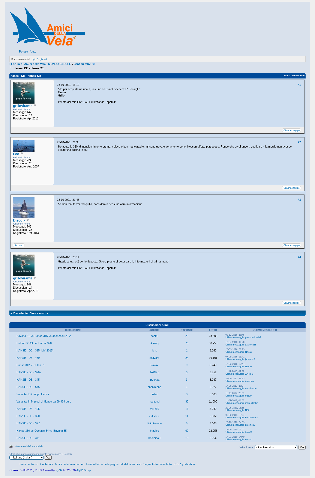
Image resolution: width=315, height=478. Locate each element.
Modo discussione (294, 75)
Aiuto (33, 51)
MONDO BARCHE (59, 64)
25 (186, 336)
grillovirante (22, 106)
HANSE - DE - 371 (28, 438)
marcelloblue (251, 403)
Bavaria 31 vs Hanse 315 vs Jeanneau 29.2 (43, 336)
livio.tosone (154, 423)
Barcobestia (251, 417)
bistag (154, 394)
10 (186, 438)
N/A (247, 410)
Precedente (20, 313)
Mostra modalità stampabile (29, 446)
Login (33, 59)
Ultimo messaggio (234, 337)
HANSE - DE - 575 (28, 387)
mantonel (154, 401)
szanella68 (250, 344)
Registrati (42, 59)
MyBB (59, 470)
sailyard (154, 357)
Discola (19, 220)
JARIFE (154, 372)
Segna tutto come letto (157, 464)
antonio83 (250, 425)
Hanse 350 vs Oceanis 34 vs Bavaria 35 (41, 430)
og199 (248, 395)
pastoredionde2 (253, 337)
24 (186, 357)
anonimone (154, 387)
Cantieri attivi (82, 64)
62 (186, 430)
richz (155, 350)
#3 (299, 199)
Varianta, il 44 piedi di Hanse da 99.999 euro (43, 401)
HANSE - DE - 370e (28, 372)
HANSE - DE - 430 (28, 357)
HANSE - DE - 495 (28, 408)
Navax (248, 352)
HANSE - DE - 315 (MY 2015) (34, 350)
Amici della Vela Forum (69, 464)
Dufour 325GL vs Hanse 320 (34, 343)
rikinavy (154, 343)
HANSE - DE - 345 (28, 379)
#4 (299, 257)
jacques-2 (250, 359)
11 (186, 416)
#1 (299, 84)
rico (16, 154)
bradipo (154, 430)
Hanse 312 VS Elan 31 (30, 365)
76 (186, 343)
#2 (299, 142)
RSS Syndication (184, 464)
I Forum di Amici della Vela (27, 64)
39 (186, 401)
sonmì (154, 336)
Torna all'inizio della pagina (102, 464)
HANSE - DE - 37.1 (28, 423)
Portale (23, 51)
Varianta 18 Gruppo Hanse (32, 394)
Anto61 (248, 432)
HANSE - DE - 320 (28, 416)
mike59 (154, 408)
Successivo (37, 313)
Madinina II (154, 438)
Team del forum (28, 464)
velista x (154, 416)
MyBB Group (84, 470)
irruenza (154, 379)
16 (186, 408)
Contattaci (46, 464)
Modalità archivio (130, 464)
